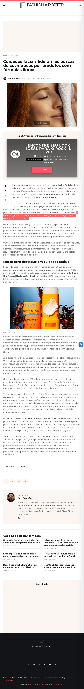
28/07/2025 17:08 (50, 548)
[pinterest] (44, 664)
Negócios (14, 55)
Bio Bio (35, 267)
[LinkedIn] (5, 190)
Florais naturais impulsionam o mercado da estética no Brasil (59, 555)
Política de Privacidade (39, 684)
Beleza (6, 55)
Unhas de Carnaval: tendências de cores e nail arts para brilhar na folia (21, 541)
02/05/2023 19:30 (50, 570)
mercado (10, 466)
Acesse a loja (42, 170)
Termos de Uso (56, 684)
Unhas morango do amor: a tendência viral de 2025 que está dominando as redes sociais (61, 542)
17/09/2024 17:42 (10, 559)
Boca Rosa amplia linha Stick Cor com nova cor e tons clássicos (20, 566)
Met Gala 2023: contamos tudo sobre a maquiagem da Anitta (60, 566)
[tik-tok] (55, 664)
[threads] (34, 664)
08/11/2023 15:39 (50, 559)
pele (23, 466)
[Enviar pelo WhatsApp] (5, 195)
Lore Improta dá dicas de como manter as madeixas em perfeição (21, 555)
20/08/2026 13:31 (10, 570)
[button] (42, 78)
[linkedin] (50, 664)
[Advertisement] (42, 36)
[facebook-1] (39, 664)
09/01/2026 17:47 (10, 546)
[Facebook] (5, 186)
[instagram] (19, 518)
